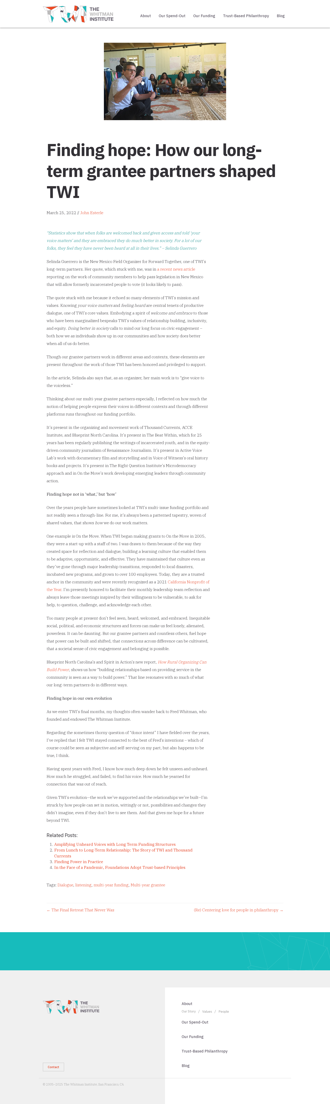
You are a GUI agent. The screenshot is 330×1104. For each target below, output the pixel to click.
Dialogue (65, 885)
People (223, 1011)
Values (207, 1011)
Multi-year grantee (148, 885)
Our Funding (204, 15)
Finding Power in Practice (78, 861)
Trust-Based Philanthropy (246, 15)
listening (83, 885)
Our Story (189, 1011)
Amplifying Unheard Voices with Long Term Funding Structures (115, 844)
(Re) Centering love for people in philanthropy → (238, 910)
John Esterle (91, 212)
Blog (281, 15)
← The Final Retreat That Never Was (80, 910)
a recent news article (176, 269)
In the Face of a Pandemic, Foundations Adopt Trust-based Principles (119, 867)
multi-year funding (111, 885)
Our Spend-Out (172, 15)
